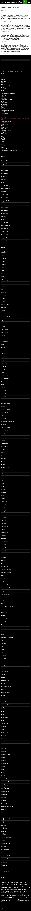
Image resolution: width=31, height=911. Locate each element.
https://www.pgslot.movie (8, 93)
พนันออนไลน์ (4, 717)
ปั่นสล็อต (3, 708)
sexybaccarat (4, 92)
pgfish (2, 486)
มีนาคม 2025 (4, 213)
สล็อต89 (3, 757)
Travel (2, 640)
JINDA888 (4, 129)
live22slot (3, 418)
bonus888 (3, 326)
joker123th (4, 400)
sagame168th (4, 566)
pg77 (2, 477)
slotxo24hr (4, 135)
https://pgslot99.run (6, 130)
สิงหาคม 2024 (4, 234)
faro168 (3, 344)
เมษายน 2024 (4, 241)
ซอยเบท (3, 683)
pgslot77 (3, 498)
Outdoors (3, 449)
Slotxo (2, 609)
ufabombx (3, 655)
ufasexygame (4, 665)
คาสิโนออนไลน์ (5, 680)
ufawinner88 (4, 671)
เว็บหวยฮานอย (5, 849)
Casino (3, 335)
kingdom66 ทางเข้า (6, 409)
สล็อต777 (3, 748)
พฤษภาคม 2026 (5, 170)
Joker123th (11, 887)
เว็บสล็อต (3, 846)
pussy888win (4, 548)
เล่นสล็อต (3, 831)
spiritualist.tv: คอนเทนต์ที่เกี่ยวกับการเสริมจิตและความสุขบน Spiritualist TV (12, 2)
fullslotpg (3, 98)
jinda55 (3, 387)
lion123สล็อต (4, 412)
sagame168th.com (6, 569)
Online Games (4, 446)
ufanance (3, 662)
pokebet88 (4, 517)
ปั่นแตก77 (3, 714)
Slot (2, 597)
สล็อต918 (3, 760)
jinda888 (3, 390)
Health (2, 372)
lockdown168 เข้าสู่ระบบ (7, 421)
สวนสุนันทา (4, 797)
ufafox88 (3, 658)
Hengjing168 (4, 122)
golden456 (4, 366)
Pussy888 (3, 538)
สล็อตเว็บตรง (4, 109)
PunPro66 (3, 523)
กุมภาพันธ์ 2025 (5, 216)
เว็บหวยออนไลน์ (5, 113)
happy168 (3, 369)
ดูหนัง (2, 82)
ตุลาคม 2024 (4, 228)
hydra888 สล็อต (5, 378)
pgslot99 (3, 504)
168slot (3, 255)
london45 (3, 424)
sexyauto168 (4, 585)
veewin (3, 674)
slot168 (3, 603)
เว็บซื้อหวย (3, 834)
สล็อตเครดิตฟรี (5, 782)
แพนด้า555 (4, 862)
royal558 (3, 557)
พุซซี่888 (3, 90)
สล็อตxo (3, 772)
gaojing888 (4, 363)
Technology (4, 625)
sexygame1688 (5, 594)
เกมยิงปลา (3, 812)
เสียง (2, 21)
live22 (2, 415)
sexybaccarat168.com (6, 588)
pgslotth (3, 514)
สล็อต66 (3, 745)
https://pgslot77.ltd (6, 95)
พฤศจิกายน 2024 (5, 225)
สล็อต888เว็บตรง (5, 754)
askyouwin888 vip (6, 304)
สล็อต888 (3, 751)
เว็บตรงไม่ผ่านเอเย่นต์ (6, 837)
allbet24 (3, 145)
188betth (3, 264)
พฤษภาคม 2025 (5, 207)
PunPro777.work (5, 532)
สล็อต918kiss (4, 763)
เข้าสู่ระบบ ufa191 (6, 819)
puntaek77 (4, 535)
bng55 (2, 320)
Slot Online (4, 600)
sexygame (3, 591)
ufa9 (2, 652)
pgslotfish (7, 889)
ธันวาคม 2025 (4, 185)
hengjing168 (4, 375)
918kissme (4, 286)
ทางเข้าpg (3, 695)
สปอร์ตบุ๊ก (3, 726)
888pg (2, 273)
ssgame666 (4, 618)
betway (3, 313)
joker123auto (4, 397)
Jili (1, 381)
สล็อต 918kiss (4, 732)
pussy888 (3, 88)
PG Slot (3, 464)
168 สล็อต (3, 252)
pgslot (2, 107)
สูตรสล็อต (3, 800)
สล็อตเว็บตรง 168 (5, 788)
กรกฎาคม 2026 (5, 164)
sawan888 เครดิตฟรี (6, 572)
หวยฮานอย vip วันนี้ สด (7, 806)
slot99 (2, 125)
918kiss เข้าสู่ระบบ (6, 280)
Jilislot (2, 384)
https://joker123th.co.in (7, 121)
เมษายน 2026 (4, 173)
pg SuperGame (5, 471)
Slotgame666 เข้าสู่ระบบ (7, 606)
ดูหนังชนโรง (4, 105)
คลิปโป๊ (3, 138)
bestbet (3, 310)
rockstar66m (4, 554)
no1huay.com (4, 443)
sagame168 (4, 563)
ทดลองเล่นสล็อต (5, 692)
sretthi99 (3, 615)
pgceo (2, 483)
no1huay (3, 440)
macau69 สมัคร (5, 430)
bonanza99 (4, 323)
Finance (3, 350)
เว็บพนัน (3, 840)
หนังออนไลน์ (4, 803)
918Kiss (3, 276)
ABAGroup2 (4, 292)
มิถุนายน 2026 (4, 167)
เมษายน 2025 (4, 210)
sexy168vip (4, 581)
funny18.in (4, 360)
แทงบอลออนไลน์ (5, 856)
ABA (2, 289)
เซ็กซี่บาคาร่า (4, 828)
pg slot (2, 144)
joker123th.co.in (5, 403)
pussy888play (4, 544)
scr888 (3, 578)
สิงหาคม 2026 (4, 161)
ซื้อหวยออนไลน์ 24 (6, 686)
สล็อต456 (3, 739)
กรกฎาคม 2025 (5, 201)
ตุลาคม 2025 (4, 191)
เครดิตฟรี (3, 825)
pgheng (3, 489)
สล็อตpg (3, 769)
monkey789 (4, 437)
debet (2, 338)
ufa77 (2, 646)
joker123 (3, 81)
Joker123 (3, 394)
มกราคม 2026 (4, 182)
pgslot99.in (4, 508)
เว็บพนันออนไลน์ (5, 843)
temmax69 (4, 631)
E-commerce (4, 341)
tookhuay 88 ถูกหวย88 (7, 637)
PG (1, 461)
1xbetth (3, 139)
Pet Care (3, 458)
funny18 (3, 357)
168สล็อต (3, 258)
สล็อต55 (3, 742)
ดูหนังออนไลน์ (4, 102)
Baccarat (3, 307)
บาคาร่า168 (4, 133)
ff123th (3, 347)
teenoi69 (3, 628)
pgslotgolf (3, 511)
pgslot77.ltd (4, 501)
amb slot (3, 301)
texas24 (3, 634)
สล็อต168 (3, 735)
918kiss (3, 79)
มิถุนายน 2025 (4, 204)
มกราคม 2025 (4, 219)
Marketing (3, 434)
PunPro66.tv (4, 526)
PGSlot (3, 495)
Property (3, 520)
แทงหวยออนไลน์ (5, 859)
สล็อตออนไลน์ (4, 779)
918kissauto (4, 283)
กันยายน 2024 (4, 231)
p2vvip (2, 452)
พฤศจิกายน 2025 (5, 188)
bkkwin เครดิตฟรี (5, 317)
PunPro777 (4, 529)
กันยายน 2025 (4, 194)
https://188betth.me (6, 149)
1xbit (2, 270)
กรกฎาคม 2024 (5, 238)
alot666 (3, 298)
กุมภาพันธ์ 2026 (5, 179)
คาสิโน (3, 677)
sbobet (2, 575)
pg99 (2, 96)
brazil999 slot (4, 329)
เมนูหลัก (29, 2)
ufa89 (2, 649)
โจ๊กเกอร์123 (4, 865)
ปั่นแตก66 (3, 711)
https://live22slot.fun (6, 99)
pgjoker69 (3, 492)
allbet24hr (3, 295)
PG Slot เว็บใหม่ (5, 467)
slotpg (2, 136)
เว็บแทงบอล (4, 853)
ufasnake (3, 668)
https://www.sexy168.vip (7, 110)
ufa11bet (3, 643)
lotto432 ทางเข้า (5, 427)
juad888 (3, 406)
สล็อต (2, 729)
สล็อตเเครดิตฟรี (5, 791)
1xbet (2, 267)
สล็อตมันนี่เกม (4, 775)
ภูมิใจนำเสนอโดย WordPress (7, 909)
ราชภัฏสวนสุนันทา (6, 723)
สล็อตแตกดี (4, 794)
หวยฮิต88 (3, 809)
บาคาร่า (3, 698)
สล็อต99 (3, 766)
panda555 (3, 455)
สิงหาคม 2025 (4, 198)
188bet (3, 261)
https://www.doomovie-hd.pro (9, 150)
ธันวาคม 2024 (4, 222)
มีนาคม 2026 (4, 176)
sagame (3, 84)
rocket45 (3, 551)
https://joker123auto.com (8, 85)
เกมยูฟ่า (3, 816)
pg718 (2, 474)
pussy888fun (4, 541)
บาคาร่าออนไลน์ (5, 705)
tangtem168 (4, 621)
